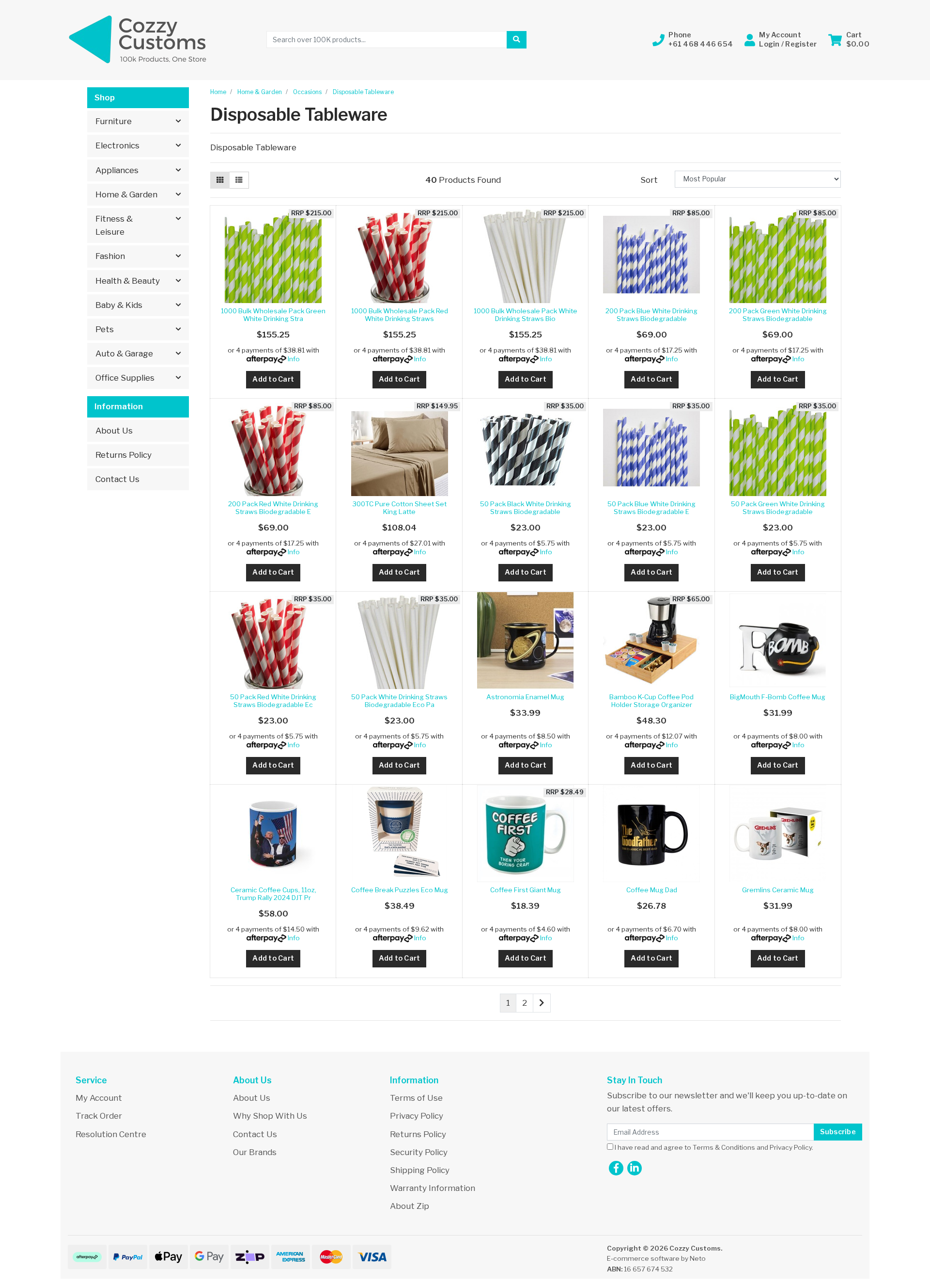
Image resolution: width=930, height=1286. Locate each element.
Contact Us (117, 479)
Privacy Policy (416, 1116)
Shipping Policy (420, 1170)
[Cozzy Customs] (138, 39)
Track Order (99, 1116)
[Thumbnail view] (220, 180)
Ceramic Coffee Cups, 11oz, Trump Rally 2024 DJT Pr (273, 893)
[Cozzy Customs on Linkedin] (634, 1168)
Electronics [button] (117, 145)
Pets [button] (104, 329)
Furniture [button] (113, 121)
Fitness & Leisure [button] (114, 225)
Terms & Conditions (724, 1147)
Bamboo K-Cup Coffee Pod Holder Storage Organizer (651, 700)
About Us (114, 430)
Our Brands (255, 1152)
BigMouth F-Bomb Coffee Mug (777, 697)
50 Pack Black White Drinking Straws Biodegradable (525, 507)
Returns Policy (123, 455)
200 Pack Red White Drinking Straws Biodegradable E (273, 507)
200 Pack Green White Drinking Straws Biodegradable (778, 314)
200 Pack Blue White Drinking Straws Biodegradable (651, 314)
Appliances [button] (117, 170)
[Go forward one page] (542, 1003)
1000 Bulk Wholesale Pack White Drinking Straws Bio (525, 314)
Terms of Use (416, 1098)
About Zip (409, 1206)
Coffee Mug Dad (651, 890)
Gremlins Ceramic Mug (778, 890)
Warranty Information (432, 1188)
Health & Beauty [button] (127, 281)
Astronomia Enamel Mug (525, 697)
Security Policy (419, 1152)
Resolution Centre (111, 1134)
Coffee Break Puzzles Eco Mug (399, 890)
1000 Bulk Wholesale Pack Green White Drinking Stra (273, 314)
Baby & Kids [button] (118, 305)
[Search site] (516, 39)
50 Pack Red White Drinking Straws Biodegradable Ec (273, 700)
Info (294, 359)
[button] (692, 39)
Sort (649, 180)
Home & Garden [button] (126, 194)
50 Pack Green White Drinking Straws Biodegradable (778, 507)
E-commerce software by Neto (656, 1258)
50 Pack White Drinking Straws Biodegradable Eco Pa (399, 700)
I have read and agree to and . (713, 1147)
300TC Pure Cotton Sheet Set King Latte (400, 507)
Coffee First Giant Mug (525, 890)
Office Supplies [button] (125, 378)
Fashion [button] (110, 256)
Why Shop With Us (270, 1116)
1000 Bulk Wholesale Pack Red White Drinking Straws (399, 314)
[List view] (238, 180)
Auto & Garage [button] (124, 353)
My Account (99, 1098)
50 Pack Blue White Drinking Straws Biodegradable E (651, 507)
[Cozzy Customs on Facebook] (616, 1168)
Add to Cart (273, 379)
